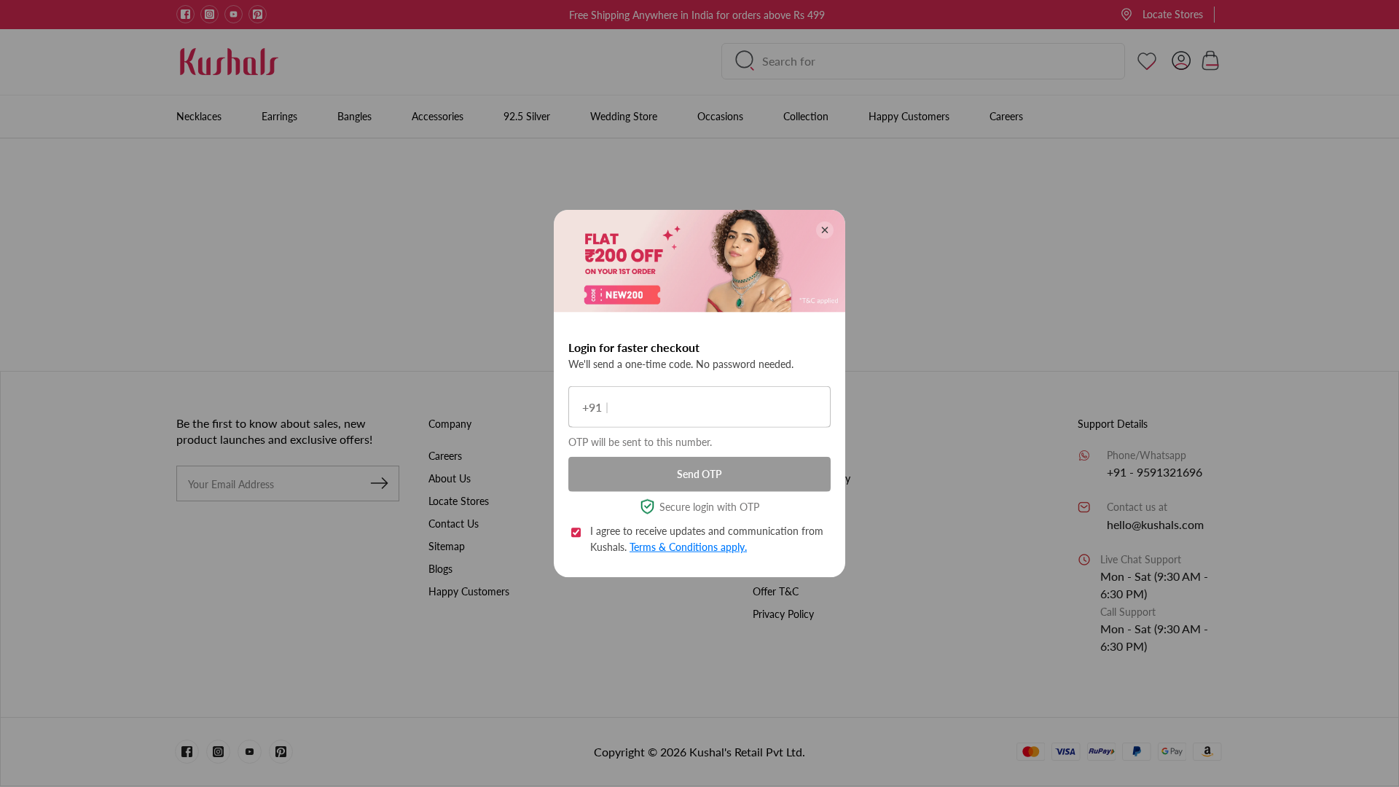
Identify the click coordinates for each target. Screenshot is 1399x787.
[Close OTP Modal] (824, 230)
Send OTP (699, 474)
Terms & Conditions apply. (688, 547)
